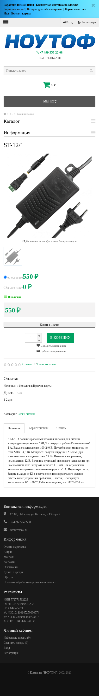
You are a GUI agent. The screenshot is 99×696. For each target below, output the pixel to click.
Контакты (9, 562)
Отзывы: (28, 364)
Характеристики (38, 428)
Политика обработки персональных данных (30, 582)
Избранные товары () (17, 637)
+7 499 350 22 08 (51, 52)
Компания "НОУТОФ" (43, 672)
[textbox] (49, 70)
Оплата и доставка (15, 546)
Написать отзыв (46, 364)
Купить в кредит (13, 572)
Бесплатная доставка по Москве (57, 5)
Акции (8, 552)
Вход (69, 22)
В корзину (60, 337)
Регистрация (89, 22)
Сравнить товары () (16, 642)
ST (11, 113)
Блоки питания (25, 113)
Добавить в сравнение (53, 351)
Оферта (8, 577)
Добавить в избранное (53, 345)
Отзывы (61, 428)
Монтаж (8, 557)
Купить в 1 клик (49, 324)
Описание (14, 428)
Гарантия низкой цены (19, 5)
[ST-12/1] (13, 256)
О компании (11, 567)
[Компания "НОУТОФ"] (5, 113)
